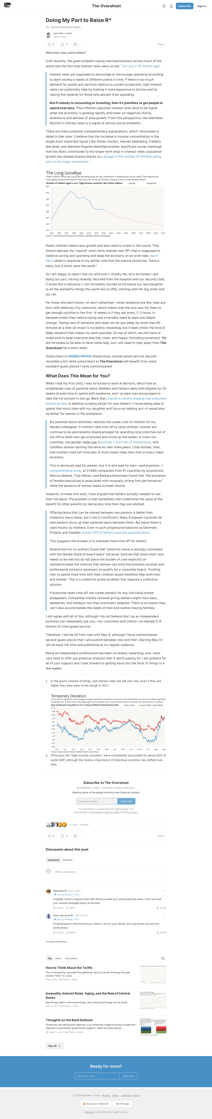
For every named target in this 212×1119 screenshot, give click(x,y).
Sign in (201, 6)
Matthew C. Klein (63, 33)
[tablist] (60, 860)
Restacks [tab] (67, 860)
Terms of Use (122, 808)
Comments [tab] (53, 860)
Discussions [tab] (71, 958)
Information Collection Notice (105, 812)
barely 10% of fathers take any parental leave (116, 532)
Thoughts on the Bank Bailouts (69, 1020)
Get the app (122, 1103)
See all (52, 1045)
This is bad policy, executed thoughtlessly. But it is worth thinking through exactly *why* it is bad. (88, 974)
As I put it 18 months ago (141, 66)
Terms (115, 1095)
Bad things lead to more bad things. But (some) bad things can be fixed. (87, 1002)
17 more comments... (57, 941)
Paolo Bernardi (61, 915)
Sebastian (58, 890)
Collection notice (130, 1095)
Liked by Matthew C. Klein (68, 894)
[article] (106, 975)
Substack (90, 1112)
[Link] (41, 376)
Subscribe (185, 6)
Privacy (106, 1095)
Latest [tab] (58, 958)
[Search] (164, 6)
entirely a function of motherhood (126, 442)
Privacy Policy (131, 812)
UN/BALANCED (80, 356)
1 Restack (84, 824)
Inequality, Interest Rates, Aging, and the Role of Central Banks (88, 996)
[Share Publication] (171, 6)
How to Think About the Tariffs (69, 968)
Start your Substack (97, 1103)
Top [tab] (50, 958)
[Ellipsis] (164, 890)
